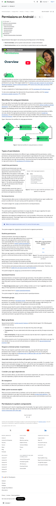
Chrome (3, 483)
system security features (21, 323)
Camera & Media (24, 445)
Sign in (52, 1)
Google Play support (42, 462)
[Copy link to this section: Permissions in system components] (32, 404)
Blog (3, 449)
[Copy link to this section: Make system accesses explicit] (23, 390)
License (8, 495)
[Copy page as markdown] (39, 17)
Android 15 (4, 462)
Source (3, 445)
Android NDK (23, 468)
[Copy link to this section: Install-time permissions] (19, 165)
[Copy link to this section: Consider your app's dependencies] (26, 372)
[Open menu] (2, 1)
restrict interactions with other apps (11, 410)
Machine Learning (24, 440)
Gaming (22, 438)
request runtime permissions (20, 84)
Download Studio (24, 466)
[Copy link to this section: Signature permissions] (17, 208)
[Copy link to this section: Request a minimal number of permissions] (31, 347)
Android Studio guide (25, 459)
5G (20, 449)
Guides (32, 11)
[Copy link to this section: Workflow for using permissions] (29, 100)
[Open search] (34, 2)
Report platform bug (42, 457)
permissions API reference (24, 161)
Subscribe (20, 499)
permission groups (20, 300)
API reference (23, 464)
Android (4, 438)
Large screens (41, 438)
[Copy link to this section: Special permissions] (16, 275)
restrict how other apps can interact (40, 84)
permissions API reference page (42, 89)
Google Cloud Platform (7, 487)
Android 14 (4, 464)
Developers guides (24, 461)
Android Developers (6, 11)
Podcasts (4, 451)
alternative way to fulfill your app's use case (29, 353)
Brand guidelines (16, 495)
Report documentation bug (44, 460)
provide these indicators (41, 394)
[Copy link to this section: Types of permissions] (21, 151)
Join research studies (43, 464)
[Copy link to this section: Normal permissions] (15, 196)
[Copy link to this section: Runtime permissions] (17, 234)
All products (5, 490)
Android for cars (42, 445)
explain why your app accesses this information (23, 268)
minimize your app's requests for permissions (41, 83)
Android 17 (4, 457)
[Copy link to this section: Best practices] (15, 320)
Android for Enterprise (7, 440)
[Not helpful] (53, 12)
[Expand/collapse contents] (10, 21)
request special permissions (23, 290)
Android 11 (4, 471)
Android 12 (4, 469)
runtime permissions (7, 116)
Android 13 (4, 467)
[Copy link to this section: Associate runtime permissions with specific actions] (38, 359)
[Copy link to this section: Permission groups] (15, 298)
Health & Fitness (23, 442)
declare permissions (7, 84)
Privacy (12, 6)
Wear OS (40, 440)
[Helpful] (51, 12)
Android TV (40, 447)
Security (4, 6)
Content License (42, 421)
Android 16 (4, 460)
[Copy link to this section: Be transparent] (13, 381)
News (3, 447)
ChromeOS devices (42, 442)
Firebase (4, 485)
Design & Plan (15, 11)
